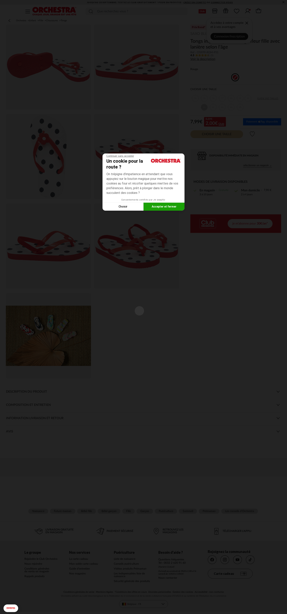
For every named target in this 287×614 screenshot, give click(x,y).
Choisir (123, 206)
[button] (11, 608)
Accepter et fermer (164, 206)
